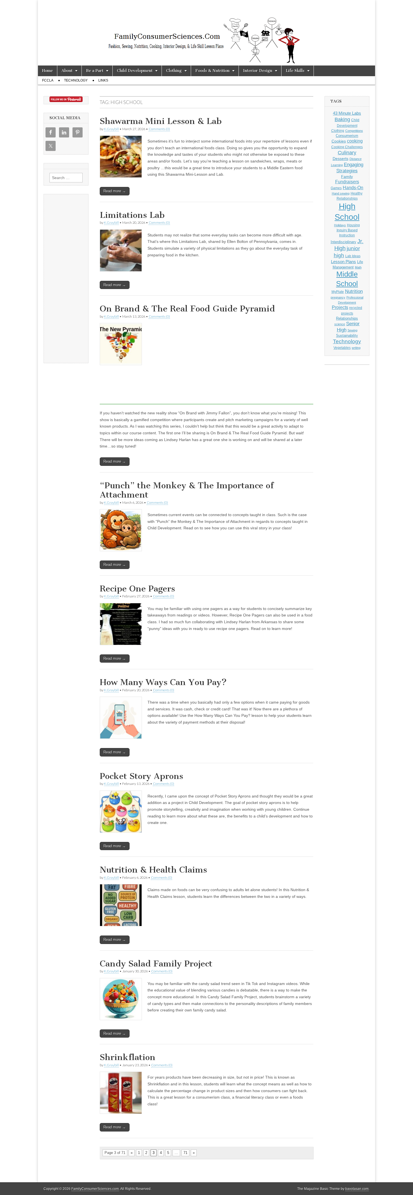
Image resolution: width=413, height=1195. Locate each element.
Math (358, 267)
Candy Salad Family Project (156, 964)
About (67, 70)
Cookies (339, 141)
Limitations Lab (132, 215)
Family (347, 176)
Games (336, 188)
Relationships (347, 318)
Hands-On (353, 187)
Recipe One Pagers (137, 589)
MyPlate (338, 292)
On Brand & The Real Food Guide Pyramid (187, 309)
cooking (355, 140)
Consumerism (347, 136)
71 (185, 1153)
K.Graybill (111, 129)
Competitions (354, 130)
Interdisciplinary (343, 242)
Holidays (340, 225)
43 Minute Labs (347, 113)
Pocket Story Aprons (141, 776)
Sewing (352, 330)
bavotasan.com (357, 1189)
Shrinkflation (127, 1057)
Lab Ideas (352, 256)
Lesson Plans (343, 261)
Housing (353, 225)
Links (103, 80)
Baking (342, 119)
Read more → (114, 191)
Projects (340, 307)
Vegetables (342, 347)
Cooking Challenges (347, 147)
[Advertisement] (206, 410)
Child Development (135, 70)
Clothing (174, 70)
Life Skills (295, 70)
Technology (76, 80)
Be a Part (94, 70)
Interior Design (257, 70)
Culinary (347, 152)
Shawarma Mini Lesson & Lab (161, 121)
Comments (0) (159, 129)
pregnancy (338, 297)
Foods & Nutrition (212, 70)
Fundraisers (347, 181)
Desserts (340, 158)
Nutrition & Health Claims (153, 870)
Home (47, 70)
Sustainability (347, 336)
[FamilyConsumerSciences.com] (206, 32)
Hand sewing (341, 193)
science (339, 324)
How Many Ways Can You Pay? (163, 682)
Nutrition (354, 291)
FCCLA (47, 80)
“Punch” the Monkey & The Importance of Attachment (187, 490)
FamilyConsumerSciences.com (95, 1189)
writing (356, 347)
